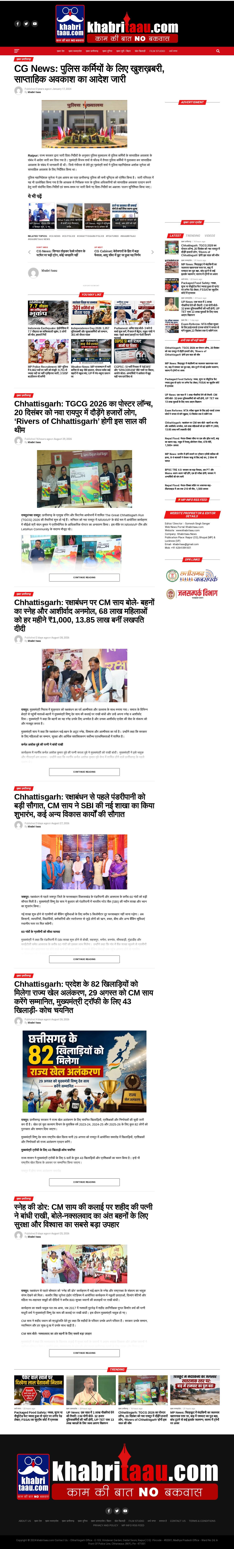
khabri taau (34, 92)
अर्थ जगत (173, 51)
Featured (113, 236)
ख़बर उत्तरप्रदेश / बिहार (101, 1521)
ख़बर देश (60, 51)
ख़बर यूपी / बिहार (123, 51)
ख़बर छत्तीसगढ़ (92, 51)
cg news (55, 236)
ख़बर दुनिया (107, 51)
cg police (69, 236)
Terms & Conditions (202, 1521)
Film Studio (157, 51)
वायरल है (163, 1521)
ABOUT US (25, 1521)
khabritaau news (39, 239)
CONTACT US (178, 1521)
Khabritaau (129, 236)
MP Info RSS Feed (194, 499)
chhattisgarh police (91, 236)
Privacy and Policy (105, 1525)
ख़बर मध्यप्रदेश (75, 51)
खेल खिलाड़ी (140, 51)
